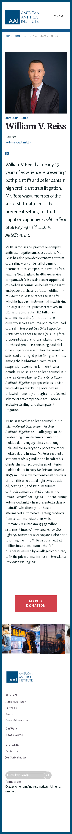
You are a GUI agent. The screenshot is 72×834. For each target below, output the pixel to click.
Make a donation (36, 604)
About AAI (11, 695)
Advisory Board (16, 118)
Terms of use (13, 781)
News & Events (13, 735)
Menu (58, 15)
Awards (9, 714)
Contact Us (11, 751)
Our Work (11, 728)
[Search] (48, 775)
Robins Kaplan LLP (18, 142)
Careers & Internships (16, 720)
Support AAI (12, 745)
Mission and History (15, 701)
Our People (23, 36)
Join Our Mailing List (15, 757)
